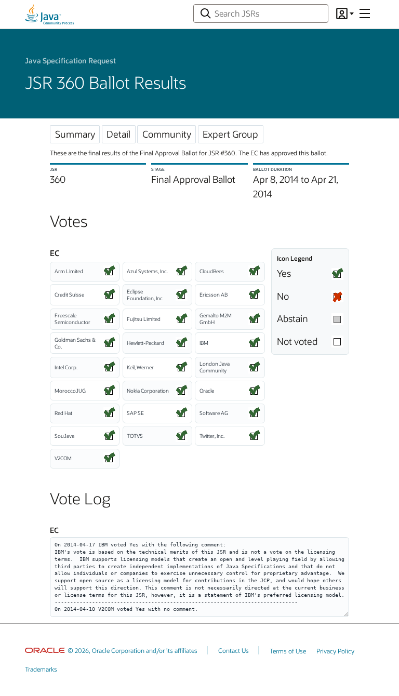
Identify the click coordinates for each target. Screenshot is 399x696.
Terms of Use (288, 651)
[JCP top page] (49, 14)
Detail (118, 134)
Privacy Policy (335, 651)
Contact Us (233, 650)
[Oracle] (45, 650)
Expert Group (230, 134)
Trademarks (41, 669)
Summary (75, 134)
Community (166, 134)
